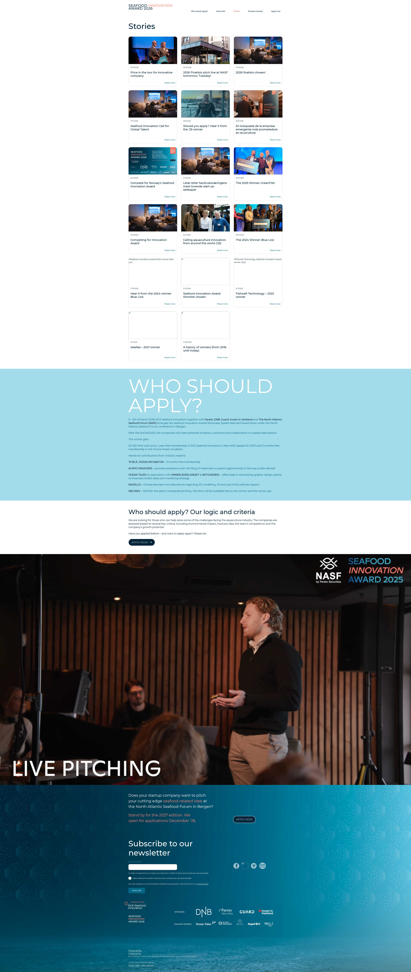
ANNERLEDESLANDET (185, 474)
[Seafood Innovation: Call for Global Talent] (152, 116)
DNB (217, 419)
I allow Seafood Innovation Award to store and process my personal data (161, 878)
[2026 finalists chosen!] (258, 61)
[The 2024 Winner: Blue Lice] (258, 229)
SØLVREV (134, 491)
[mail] (262, 866)
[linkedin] (245, 866)
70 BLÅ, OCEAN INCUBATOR (146, 461)
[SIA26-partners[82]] (227, 925)
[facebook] (236, 866)
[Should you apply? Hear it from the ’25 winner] (205, 116)
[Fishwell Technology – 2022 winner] (258, 283)
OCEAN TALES (137, 474)
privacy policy (202, 884)
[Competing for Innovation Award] (152, 229)
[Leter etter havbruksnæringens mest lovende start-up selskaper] (205, 173)
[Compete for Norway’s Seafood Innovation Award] (152, 173)
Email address (135, 862)
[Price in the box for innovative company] (152, 61)
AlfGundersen (147, 965)
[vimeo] (254, 866)
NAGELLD (134, 484)
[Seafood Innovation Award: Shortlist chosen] (205, 283)
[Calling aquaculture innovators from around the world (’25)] (205, 229)
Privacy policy (135, 950)
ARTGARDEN (210, 474)
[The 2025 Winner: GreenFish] (258, 173)
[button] (227, 11)
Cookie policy (134, 953)
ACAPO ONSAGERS (140, 468)
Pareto (209, 419)
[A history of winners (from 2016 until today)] (205, 336)
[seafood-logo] (150, 7)
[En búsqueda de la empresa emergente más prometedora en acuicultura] (258, 116)
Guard (225, 419)
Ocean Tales (133, 965)
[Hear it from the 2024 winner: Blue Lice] (152, 283)
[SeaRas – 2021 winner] (152, 336)
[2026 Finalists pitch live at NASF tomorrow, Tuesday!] (205, 61)
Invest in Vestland (241, 419)
